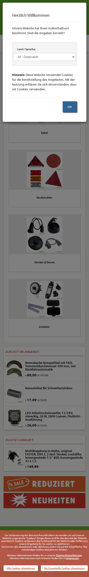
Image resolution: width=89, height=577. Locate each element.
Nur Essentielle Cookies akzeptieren (64, 568)
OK (70, 107)
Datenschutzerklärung (69, 555)
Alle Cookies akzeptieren (21, 568)
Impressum (72, 558)
